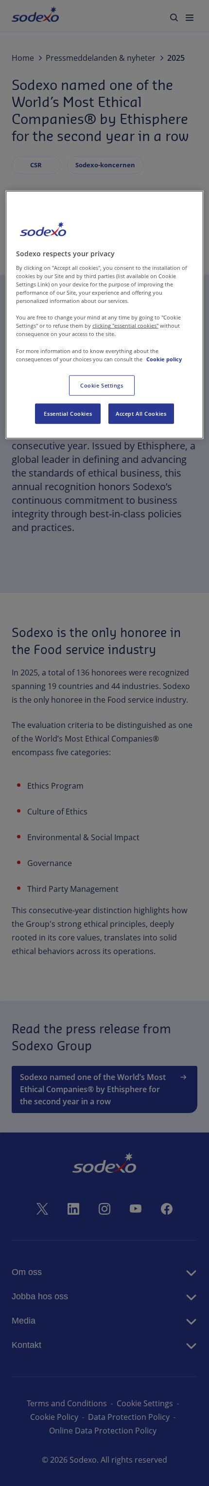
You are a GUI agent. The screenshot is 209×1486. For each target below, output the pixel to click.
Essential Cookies (68, 413)
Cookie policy (164, 358)
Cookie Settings (101, 385)
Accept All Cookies (141, 413)
